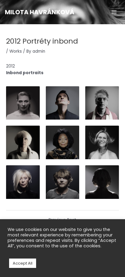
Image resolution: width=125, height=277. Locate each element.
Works (15, 51)
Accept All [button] (22, 263)
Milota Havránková (39, 12)
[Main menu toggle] (114, 12)
